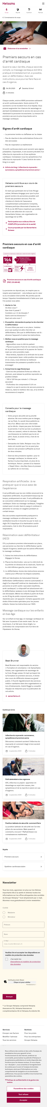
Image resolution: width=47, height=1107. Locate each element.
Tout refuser (23, 1094)
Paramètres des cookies (23, 1088)
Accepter (23, 1100)
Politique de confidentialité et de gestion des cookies (23, 1081)
